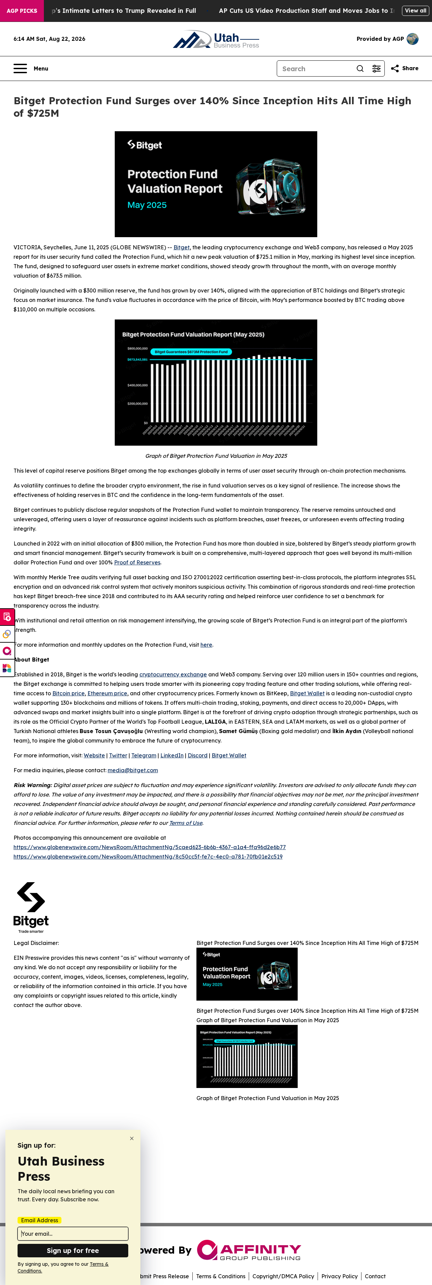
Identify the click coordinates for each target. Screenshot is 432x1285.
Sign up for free (73, 1250)
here (206, 644)
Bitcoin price (68, 693)
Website (94, 755)
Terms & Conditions (220, 1276)
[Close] (132, 1138)
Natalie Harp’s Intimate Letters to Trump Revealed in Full (105, 11)
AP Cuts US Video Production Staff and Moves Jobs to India (313, 11)
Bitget (181, 247)
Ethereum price (107, 693)
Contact (375, 1276)
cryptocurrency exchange (173, 674)
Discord (198, 755)
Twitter (118, 755)
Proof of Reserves (137, 562)
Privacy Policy (339, 1276)
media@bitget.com (133, 770)
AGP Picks (22, 10)
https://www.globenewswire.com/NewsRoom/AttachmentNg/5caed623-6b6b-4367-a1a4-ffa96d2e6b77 (150, 847)
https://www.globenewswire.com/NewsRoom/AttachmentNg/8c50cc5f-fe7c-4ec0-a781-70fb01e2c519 (148, 856)
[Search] (360, 68)
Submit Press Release (161, 1276)
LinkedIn (172, 755)
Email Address (39, 1220)
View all (415, 10)
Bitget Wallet (307, 693)
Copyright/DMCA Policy (283, 1276)
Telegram (143, 755)
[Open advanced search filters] (376, 68)
